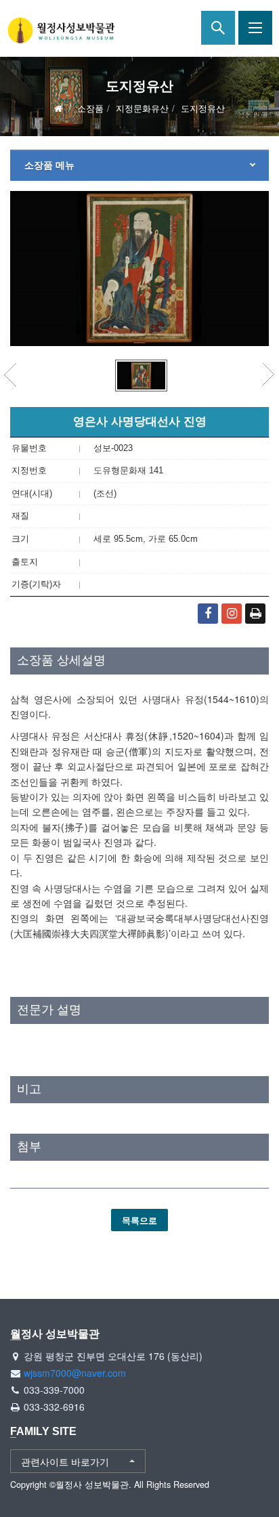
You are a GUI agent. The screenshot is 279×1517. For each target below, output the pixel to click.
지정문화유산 (142, 108)
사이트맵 (255, 28)
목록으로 (139, 1220)
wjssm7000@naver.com (75, 1373)
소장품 (90, 108)
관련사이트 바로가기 (65, 1461)
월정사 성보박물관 (61, 30)
